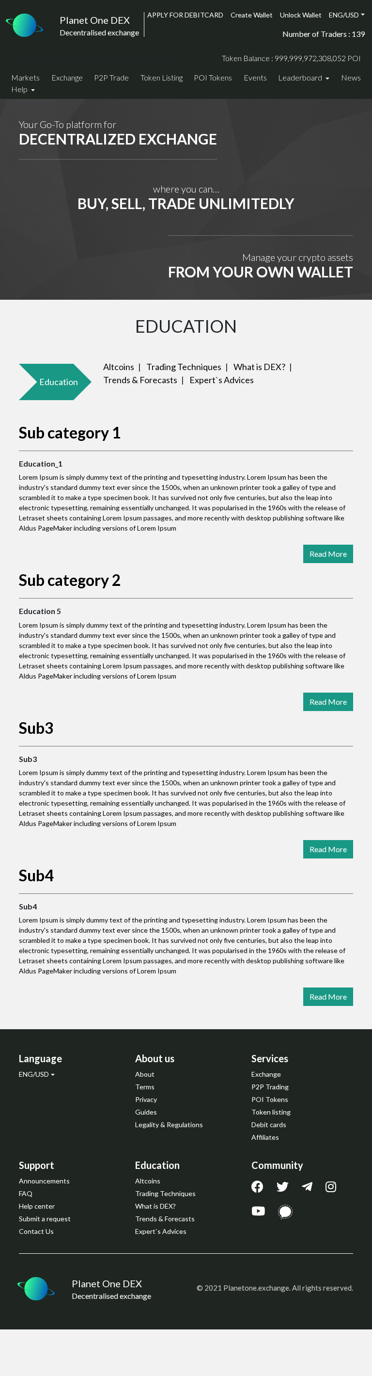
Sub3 (36, 727)
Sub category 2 (70, 579)
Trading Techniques (183, 366)
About (145, 1074)
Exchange (67, 77)
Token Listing (161, 77)
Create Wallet (252, 15)
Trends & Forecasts (140, 379)
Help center (37, 1206)
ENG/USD (344, 15)
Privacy (146, 1099)
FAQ (25, 1193)
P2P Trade (111, 77)
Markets (25, 77)
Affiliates (265, 1137)
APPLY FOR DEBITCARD (185, 15)
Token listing (271, 1112)
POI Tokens (213, 77)
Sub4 (36, 875)
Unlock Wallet (301, 15)
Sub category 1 (70, 432)
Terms (145, 1087)
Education (58, 381)
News (351, 77)
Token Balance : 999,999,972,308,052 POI (291, 58)
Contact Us (36, 1231)
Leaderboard (301, 77)
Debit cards (268, 1124)
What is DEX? (259, 366)
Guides (146, 1112)
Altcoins (118, 366)
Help (20, 89)
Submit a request (45, 1218)
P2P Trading (270, 1087)
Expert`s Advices (221, 379)
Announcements (44, 1181)
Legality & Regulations (169, 1124)
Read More (328, 553)
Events (255, 77)
